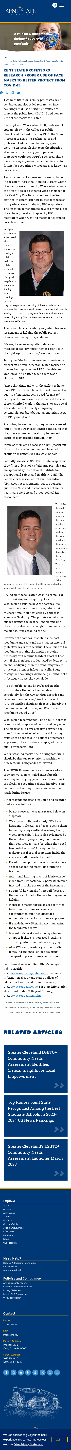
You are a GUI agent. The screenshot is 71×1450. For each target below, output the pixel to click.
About (6, 1205)
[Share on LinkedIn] (13, 92)
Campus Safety (10, 1224)
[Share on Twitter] (7, 92)
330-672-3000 (10, 1324)
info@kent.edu (10, 1334)
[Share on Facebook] (1, 92)
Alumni (7, 1216)
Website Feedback (12, 1270)
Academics (8, 1209)
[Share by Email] (18, 92)
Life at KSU (8, 1231)
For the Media (10, 1266)
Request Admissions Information (19, 1263)
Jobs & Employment (13, 1227)
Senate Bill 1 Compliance (15, 1294)
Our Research (10, 1242)
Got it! (59, 1439)
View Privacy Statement (28, 1444)
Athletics (7, 1220)
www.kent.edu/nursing (26, 995)
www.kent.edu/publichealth (29, 973)
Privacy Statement (12, 1290)
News (6, 1239)
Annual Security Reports (15, 1283)
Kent (5, 57)
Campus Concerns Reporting (17, 1286)
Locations (8, 1235)
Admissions (9, 1213)
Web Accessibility (12, 1297)
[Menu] (61, 5)
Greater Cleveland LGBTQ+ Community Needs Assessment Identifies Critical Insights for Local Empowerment (32, 1064)
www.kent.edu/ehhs (24, 986)
